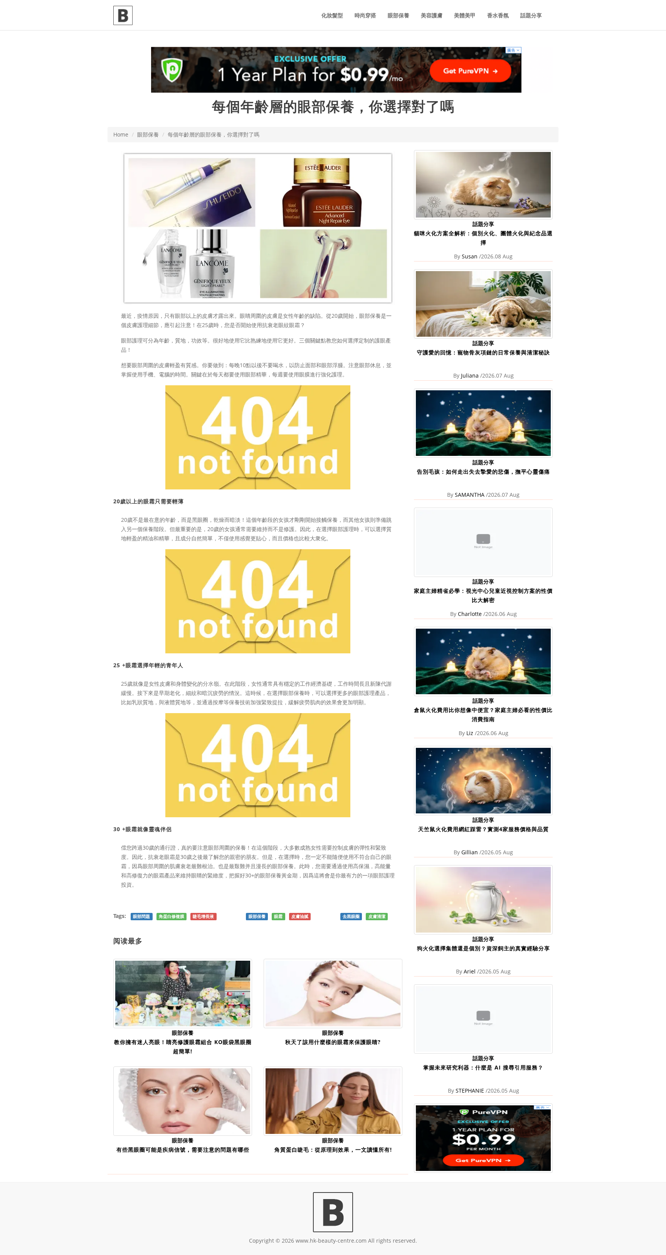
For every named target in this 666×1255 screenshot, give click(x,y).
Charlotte (470, 613)
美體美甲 (465, 15)
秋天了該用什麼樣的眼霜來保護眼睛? (333, 1042)
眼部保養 (398, 15)
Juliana (470, 375)
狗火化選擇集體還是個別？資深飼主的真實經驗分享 (483, 948)
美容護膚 (431, 15)
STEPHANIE (470, 1090)
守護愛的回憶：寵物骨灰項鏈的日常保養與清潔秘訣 (483, 352)
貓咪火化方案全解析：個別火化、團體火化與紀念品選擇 (483, 237)
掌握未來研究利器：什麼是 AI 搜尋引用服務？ (483, 1067)
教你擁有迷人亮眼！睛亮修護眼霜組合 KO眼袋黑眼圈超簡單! (183, 1046)
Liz (469, 733)
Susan (470, 256)
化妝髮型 (332, 15)
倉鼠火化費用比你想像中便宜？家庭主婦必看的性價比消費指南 (483, 714)
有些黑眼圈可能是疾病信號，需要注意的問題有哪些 (182, 1149)
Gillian (469, 852)
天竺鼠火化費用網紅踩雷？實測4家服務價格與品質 (483, 829)
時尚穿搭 (365, 15)
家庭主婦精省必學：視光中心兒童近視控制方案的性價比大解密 (483, 595)
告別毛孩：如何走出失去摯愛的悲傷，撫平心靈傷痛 (483, 471)
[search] (552, 11)
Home (120, 134)
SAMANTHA (469, 494)
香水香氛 (498, 15)
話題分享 (531, 15)
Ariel (470, 971)
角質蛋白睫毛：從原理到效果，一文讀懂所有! (333, 1149)
